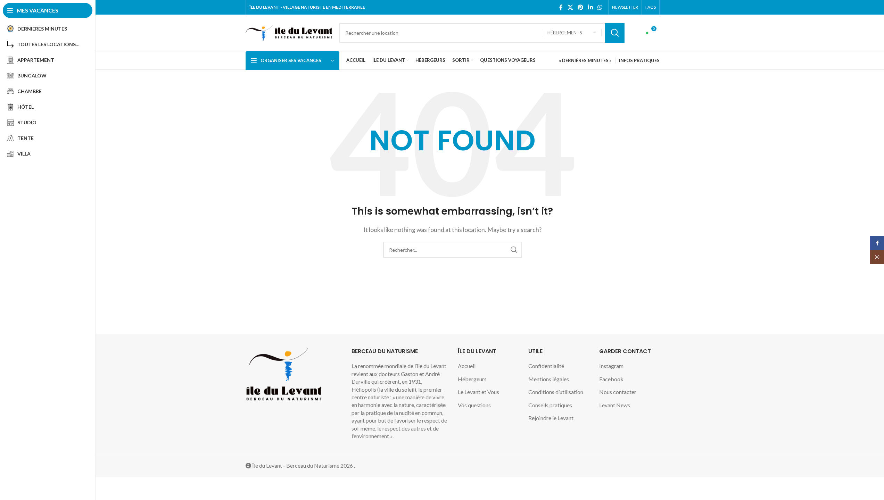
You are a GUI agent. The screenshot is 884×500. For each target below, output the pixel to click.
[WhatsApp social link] (599, 7)
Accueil (467, 365)
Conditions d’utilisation (555, 392)
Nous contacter (617, 392)
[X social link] (570, 7)
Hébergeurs (472, 379)
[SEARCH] (615, 33)
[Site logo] (289, 32)
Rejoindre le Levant (550, 418)
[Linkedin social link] (590, 7)
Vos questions (474, 405)
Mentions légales (548, 379)
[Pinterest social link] (581, 7)
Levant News (614, 405)
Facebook (611, 379)
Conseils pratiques (550, 405)
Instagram (611, 365)
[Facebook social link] (561, 7)
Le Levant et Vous (478, 392)
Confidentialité (546, 365)
